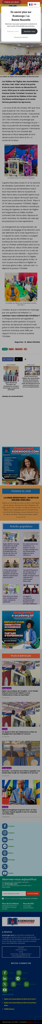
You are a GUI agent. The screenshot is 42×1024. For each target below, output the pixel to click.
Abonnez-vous (29, 31)
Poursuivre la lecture (21, 37)
